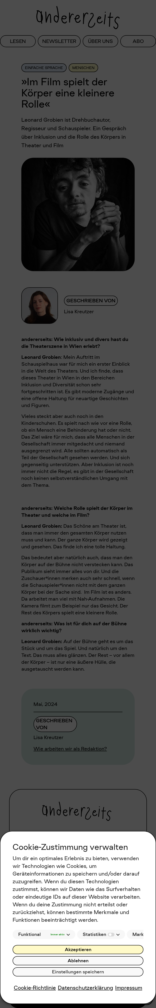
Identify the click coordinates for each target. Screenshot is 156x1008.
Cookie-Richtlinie (35, 987)
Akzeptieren (78, 950)
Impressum (128, 987)
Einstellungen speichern (78, 972)
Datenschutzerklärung (85, 987)
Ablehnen (78, 961)
